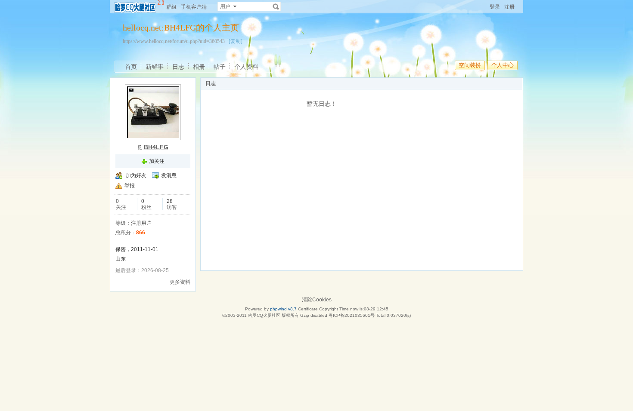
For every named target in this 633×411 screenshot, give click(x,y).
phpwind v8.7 (283, 309)
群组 (171, 6)
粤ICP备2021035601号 (352, 315)
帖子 (220, 66)
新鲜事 (155, 66)
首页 (131, 66)
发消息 (169, 175)
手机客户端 (194, 6)
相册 (199, 66)
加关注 (156, 161)
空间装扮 (470, 65)
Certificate (308, 309)
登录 (495, 6)
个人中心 (502, 65)
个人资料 (246, 66)
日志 (178, 66)
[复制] (235, 41)
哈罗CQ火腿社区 (264, 315)
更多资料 (180, 282)
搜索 (276, 6)
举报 (129, 186)
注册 (509, 6)
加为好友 (136, 175)
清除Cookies (317, 300)
